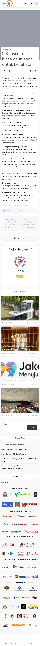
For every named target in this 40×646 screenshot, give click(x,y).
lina (18, 271)
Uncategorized (7, 50)
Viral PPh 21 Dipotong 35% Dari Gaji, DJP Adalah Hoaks (18, 460)
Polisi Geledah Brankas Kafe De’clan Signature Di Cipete (18, 347)
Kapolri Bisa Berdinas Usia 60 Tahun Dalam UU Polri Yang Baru (18, 409)
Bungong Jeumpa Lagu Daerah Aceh (14, 449)
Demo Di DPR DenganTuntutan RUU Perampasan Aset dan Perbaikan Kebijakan (18, 467)
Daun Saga (7, 205)
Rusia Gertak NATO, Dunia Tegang (13, 454)
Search (5, 424)
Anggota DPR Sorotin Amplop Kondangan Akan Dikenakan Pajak (28, 223)
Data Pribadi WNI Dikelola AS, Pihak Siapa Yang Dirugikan (10, 223)
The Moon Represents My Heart (12, 445)
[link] (35, 71)
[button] (4, 3)
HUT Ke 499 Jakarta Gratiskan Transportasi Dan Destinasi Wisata (17, 378)
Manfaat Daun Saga (20, 205)
